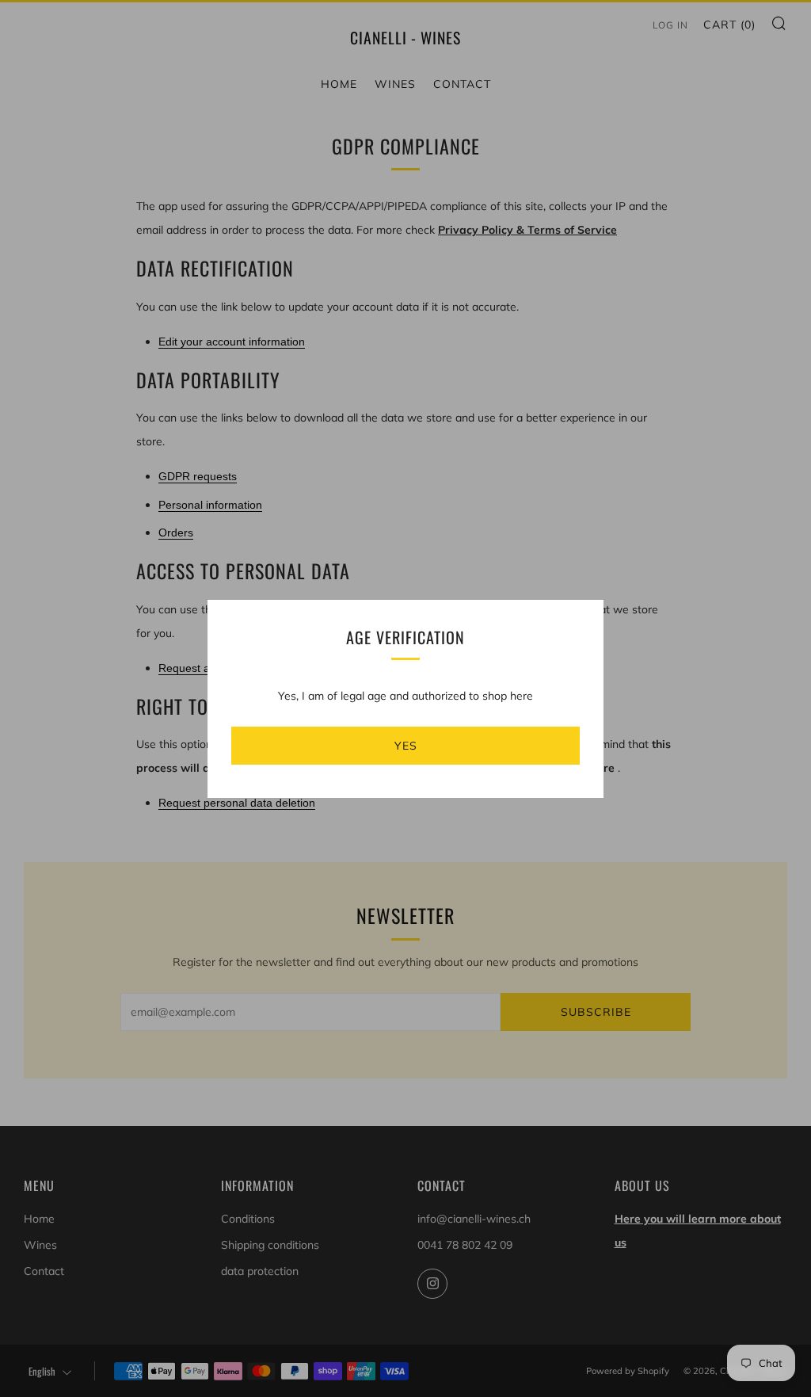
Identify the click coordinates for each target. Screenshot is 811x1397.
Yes (405, 746)
